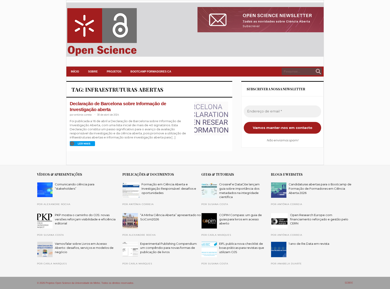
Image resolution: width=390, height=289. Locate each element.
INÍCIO (75, 71)
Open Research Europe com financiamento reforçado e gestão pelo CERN (319, 219)
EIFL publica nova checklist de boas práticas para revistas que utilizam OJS (241, 248)
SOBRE (93, 71)
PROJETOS (114, 71)
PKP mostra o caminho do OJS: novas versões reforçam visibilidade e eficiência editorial (85, 219)
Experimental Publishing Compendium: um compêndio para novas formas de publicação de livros (168, 248)
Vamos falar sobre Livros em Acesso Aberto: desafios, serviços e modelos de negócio (84, 248)
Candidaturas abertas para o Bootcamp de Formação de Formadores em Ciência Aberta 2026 (320, 188)
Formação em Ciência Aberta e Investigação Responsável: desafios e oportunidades (169, 188)
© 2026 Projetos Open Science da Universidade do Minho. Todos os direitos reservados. (85, 283)
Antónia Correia (83, 114)
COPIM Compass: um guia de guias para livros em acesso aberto (240, 219)
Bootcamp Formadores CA (150, 71)
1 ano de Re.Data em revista (309, 243)
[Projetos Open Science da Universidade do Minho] (101, 55)
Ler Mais (84, 143)
